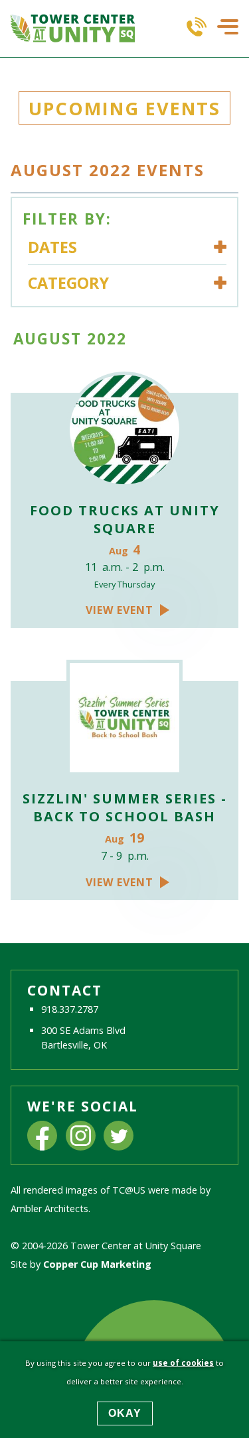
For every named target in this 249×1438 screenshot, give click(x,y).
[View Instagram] (81, 1137)
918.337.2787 (69, 1009)
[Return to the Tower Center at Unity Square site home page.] (73, 28)
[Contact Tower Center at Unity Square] (197, 28)
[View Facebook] (42, 1137)
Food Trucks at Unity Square (125, 519)
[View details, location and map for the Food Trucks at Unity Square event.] (124, 431)
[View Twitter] (118, 1137)
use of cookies (183, 1363)
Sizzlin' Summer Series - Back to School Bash (125, 807)
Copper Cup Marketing (97, 1264)
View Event (119, 610)
